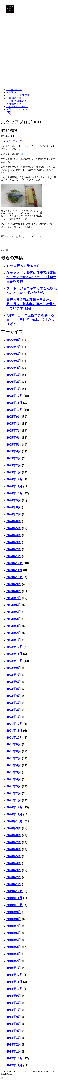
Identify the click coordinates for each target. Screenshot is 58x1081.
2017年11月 (14, 1065)
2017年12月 (14, 1058)
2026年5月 (13, 361)
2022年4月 (13, 695)
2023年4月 (13, 619)
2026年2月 (13, 381)
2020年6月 (13, 849)
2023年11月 (14, 570)
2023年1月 (13, 640)
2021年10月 (14, 737)
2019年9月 (13, 912)
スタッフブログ (14, 141)
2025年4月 (13, 451)
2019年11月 (14, 898)
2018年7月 (13, 1009)
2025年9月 (13, 416)
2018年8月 (13, 1002)
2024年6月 (13, 521)
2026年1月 (13, 388)
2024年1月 (13, 556)
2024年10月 (14, 493)
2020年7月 (13, 842)
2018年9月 (13, 995)
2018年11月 (14, 981)
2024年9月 (13, 500)
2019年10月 (14, 905)
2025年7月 (13, 430)
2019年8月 (13, 919)
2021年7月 (13, 758)
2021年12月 (14, 723)
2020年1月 (13, 884)
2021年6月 (13, 765)
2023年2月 (13, 633)
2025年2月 (13, 465)
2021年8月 (13, 751)
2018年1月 (13, 1051)
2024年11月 (14, 486)
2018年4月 (13, 1030)
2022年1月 (13, 716)
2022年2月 (13, 709)
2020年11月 (14, 814)
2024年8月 (13, 507)
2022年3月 (13, 702)
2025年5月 (13, 444)
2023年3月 (13, 626)
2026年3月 (13, 374)
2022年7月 (13, 674)
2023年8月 (13, 591)
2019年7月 (13, 926)
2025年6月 (13, 437)
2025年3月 (13, 458)
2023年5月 (13, 612)
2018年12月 (14, 974)
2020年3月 (13, 870)
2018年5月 (13, 1023)
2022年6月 (13, 681)
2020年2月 (13, 877)
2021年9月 (13, 744)
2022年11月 (14, 654)
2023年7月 (13, 598)
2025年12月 (14, 395)
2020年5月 (13, 856)
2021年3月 (13, 786)
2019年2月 (13, 961)
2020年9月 (13, 828)
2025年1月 (13, 472)
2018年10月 (14, 988)
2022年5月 (13, 688)
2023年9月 (13, 584)
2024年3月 (13, 542)
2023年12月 (14, 563)
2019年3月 (13, 954)
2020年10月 (14, 821)
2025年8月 (13, 423)
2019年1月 (13, 967)
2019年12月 (14, 891)
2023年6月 (13, 605)
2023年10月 (14, 577)
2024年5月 (13, 528)
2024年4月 (13, 535)
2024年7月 (13, 514)
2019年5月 (13, 940)
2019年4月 (13, 947)
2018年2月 (13, 1044)
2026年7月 (13, 347)
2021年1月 (13, 800)
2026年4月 (13, 368)
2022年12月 (14, 647)
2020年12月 (14, 807)
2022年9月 (13, 668)
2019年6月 (13, 933)
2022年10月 (14, 661)
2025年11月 (14, 402)
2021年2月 (13, 793)
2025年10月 (14, 409)
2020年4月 (13, 863)
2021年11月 (14, 730)
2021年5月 (13, 772)
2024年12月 (14, 479)
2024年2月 (13, 549)
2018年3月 (13, 1037)
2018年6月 (13, 1016)
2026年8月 (13, 340)
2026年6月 (13, 354)
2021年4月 (13, 779)
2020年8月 (13, 835)
